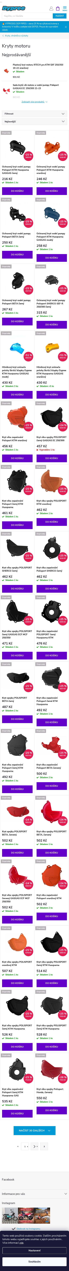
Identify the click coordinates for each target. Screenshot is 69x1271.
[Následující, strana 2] (34, 1146)
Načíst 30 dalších (32, 1130)
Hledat (60, 15)
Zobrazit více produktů (33, 102)
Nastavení (34, 1250)
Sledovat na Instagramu (28, 1228)
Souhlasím (34, 1261)
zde (21, 1243)
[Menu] (64, 8)
